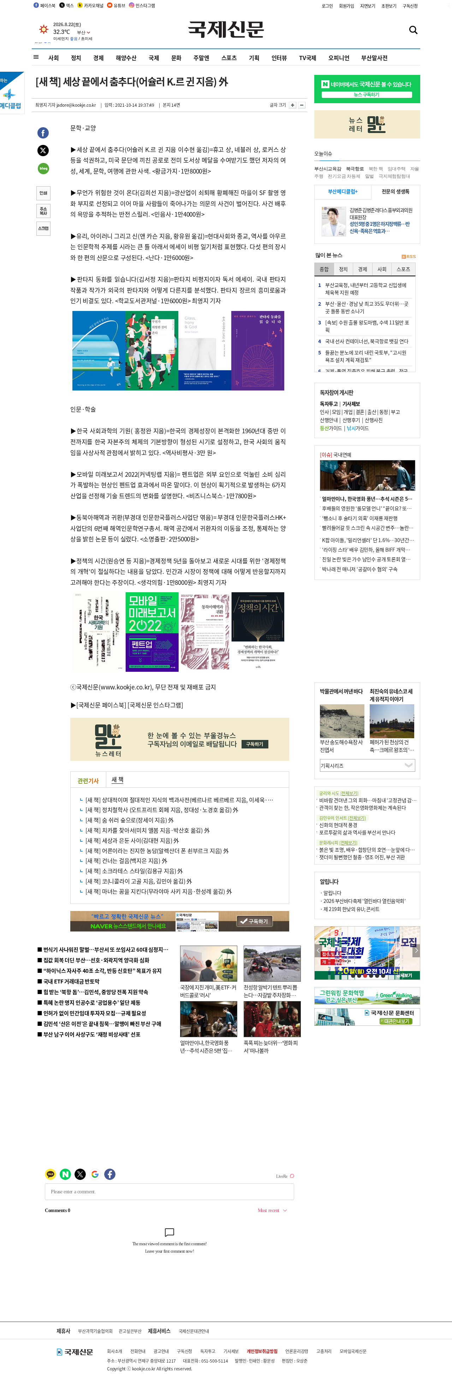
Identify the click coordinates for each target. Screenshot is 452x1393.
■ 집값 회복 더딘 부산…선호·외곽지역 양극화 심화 (93, 960)
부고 (395, 411)
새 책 (117, 779)
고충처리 (324, 1351)
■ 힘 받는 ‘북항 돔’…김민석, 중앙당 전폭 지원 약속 (92, 991)
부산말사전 (374, 57)
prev (318, 950)
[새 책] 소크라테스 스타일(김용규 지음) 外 (134, 870)
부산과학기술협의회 (95, 1331)
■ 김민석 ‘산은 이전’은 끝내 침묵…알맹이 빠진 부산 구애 (99, 1023)
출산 (371, 411)
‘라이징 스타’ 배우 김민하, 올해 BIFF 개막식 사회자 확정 (378, 549)
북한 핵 (376, 168)
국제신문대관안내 (194, 1331)
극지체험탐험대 (394, 176)
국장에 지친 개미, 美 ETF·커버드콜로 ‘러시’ (208, 991)
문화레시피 (338, 843)
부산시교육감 (327, 168)
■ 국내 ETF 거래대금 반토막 (68, 981)
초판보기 (389, 6)
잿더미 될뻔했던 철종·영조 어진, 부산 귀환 (362, 856)
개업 (348, 411)
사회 (53, 57)
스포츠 (229, 57)
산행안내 (329, 419)
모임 (336, 411)
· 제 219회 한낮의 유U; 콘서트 (349, 908)
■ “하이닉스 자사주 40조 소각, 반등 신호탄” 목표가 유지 (99, 970)
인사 (324, 411)
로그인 (327, 6)
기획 (254, 57)
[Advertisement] (367, 631)
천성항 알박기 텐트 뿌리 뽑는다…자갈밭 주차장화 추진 (270, 995)
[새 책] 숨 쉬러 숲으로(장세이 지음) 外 (129, 820)
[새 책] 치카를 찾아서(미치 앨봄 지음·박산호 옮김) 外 (147, 830)
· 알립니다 (330, 892)
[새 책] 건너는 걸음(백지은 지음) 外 (126, 860)
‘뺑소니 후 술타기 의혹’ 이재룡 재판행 (360, 518)
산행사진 (373, 419)
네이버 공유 (43, 169)
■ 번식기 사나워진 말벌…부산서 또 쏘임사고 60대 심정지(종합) (107, 949)
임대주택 (397, 168)
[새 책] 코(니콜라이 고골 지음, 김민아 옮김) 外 (138, 881)
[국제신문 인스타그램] (155, 704)
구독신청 (410, 6)
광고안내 (161, 1351)
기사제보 (231, 1351)
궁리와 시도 (338, 793)
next (416, 950)
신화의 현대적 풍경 (338, 824)
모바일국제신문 (353, 1351)
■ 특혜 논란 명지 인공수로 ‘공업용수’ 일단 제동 (88, 1002)
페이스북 (47, 5)
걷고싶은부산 (130, 1331)
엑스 (70, 5)
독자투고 (207, 1351)
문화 (176, 57)
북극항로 (355, 168)
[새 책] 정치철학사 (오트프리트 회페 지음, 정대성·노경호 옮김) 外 (161, 809)
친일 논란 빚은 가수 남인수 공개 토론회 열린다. (369, 559)
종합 (324, 268)
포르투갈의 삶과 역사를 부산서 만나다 (357, 832)
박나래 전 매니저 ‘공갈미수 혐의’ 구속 (360, 568)
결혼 (360, 411)
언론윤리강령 (296, 1351)
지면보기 (367, 6)
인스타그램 (145, 5)
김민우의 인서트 (342, 818)
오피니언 (338, 57)
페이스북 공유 (43, 134)
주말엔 (201, 57)
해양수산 (126, 57)
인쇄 (43, 194)
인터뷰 (279, 57)
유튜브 (119, 5)
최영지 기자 (45, 105)
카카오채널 (93, 5)
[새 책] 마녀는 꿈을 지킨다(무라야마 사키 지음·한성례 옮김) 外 (158, 891)
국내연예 (335, 454)
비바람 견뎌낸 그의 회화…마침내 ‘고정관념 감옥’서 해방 (375, 800)
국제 (154, 57)
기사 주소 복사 (43, 211)
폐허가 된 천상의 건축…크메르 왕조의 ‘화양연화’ (392, 750)
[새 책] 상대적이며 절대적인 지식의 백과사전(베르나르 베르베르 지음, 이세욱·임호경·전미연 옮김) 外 (204, 799)
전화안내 (137, 1351)
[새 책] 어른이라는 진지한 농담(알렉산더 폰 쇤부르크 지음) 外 (157, 850)
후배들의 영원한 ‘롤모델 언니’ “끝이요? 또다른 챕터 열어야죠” (384, 508)
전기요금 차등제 (344, 176)
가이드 (331, 427)
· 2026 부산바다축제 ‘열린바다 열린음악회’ (362, 900)
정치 (76, 57)
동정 (383, 411)
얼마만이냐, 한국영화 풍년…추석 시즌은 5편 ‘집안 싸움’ (206, 1050)
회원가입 (346, 6)
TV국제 (307, 57)
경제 (98, 57)
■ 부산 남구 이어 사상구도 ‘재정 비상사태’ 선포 (88, 1034)
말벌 (369, 176)
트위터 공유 (43, 151)
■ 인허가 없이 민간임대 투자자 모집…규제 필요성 (91, 1013)
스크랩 (43, 229)
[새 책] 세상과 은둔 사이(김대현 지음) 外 (132, 840)
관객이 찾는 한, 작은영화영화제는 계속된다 (362, 807)
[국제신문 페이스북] (101, 704)
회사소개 (114, 1351)
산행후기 (351, 419)
